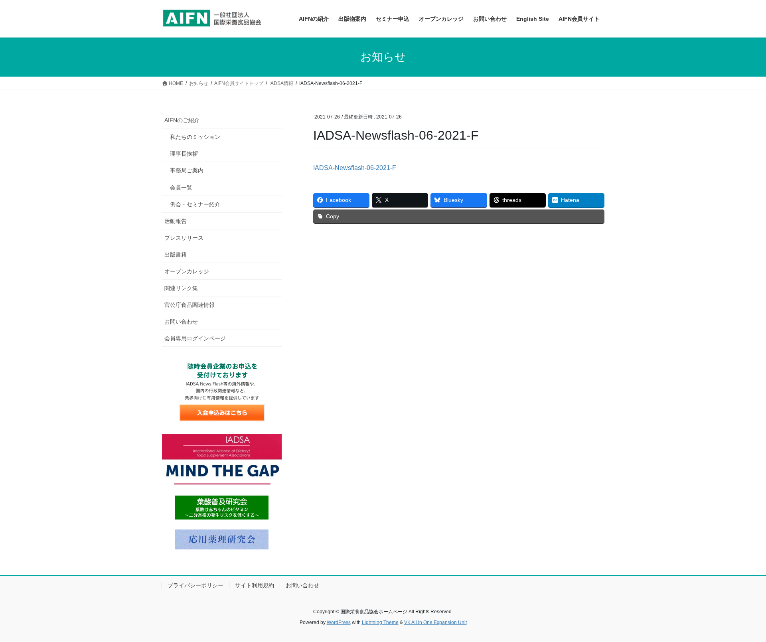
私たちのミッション (195, 137)
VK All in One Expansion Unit (435, 622)
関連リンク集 (181, 288)
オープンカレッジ (186, 271)
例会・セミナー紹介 (195, 204)
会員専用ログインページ (195, 338)
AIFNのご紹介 (181, 120)
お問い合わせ (181, 321)
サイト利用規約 (254, 585)
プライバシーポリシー (195, 585)
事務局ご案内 (186, 170)
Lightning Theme (380, 622)
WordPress (339, 622)
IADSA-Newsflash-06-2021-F (354, 167)
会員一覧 (181, 187)
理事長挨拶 (184, 153)
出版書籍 (175, 254)
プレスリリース (183, 238)
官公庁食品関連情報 (189, 305)
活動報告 (175, 221)
